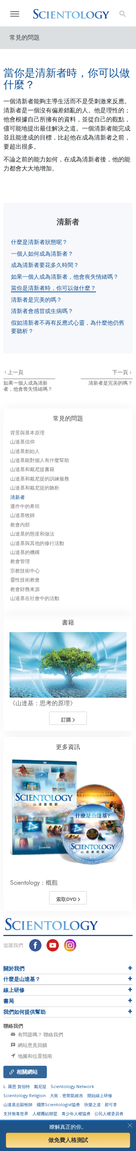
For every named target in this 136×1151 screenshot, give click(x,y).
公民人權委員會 (109, 1113)
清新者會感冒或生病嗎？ (42, 311)
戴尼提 (40, 1086)
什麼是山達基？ (21, 979)
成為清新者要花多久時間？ (45, 265)
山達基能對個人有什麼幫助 (39, 460)
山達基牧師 (22, 515)
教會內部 (20, 524)
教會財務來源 (25, 589)
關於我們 (14, 968)
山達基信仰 (22, 441)
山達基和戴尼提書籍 (32, 469)
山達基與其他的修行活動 (37, 543)
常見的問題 (68, 418)
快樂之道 (92, 1104)
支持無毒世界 (15, 1113)
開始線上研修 (99, 1095)
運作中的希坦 (25, 506)
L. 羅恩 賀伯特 (16, 1086)
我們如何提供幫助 (24, 1012)
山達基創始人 (25, 451)
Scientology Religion (24, 1095)
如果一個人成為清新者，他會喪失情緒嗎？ (65, 276)
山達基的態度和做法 (32, 533)
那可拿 (111, 1104)
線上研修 (14, 990)
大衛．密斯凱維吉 (66, 1095)
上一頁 (15, 372)
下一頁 (121, 372)
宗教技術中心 (25, 570)
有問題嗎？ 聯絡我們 (40, 1034)
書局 (8, 1001)
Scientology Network (72, 1086)
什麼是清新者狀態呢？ (39, 242)
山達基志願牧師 (17, 1104)
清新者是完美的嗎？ (36, 299)
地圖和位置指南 (34, 1056)
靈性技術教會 (25, 579)
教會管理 (20, 561)
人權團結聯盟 (44, 1113)
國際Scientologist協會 (58, 1104)
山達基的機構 (25, 552)
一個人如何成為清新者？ (42, 253)
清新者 (17, 497)
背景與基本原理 (27, 432)
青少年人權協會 (76, 1113)
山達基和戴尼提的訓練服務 (39, 478)
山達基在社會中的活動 (34, 598)
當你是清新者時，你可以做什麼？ (53, 288)
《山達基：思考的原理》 (42, 703)
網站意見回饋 (32, 1045)
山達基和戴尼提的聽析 (34, 487)
